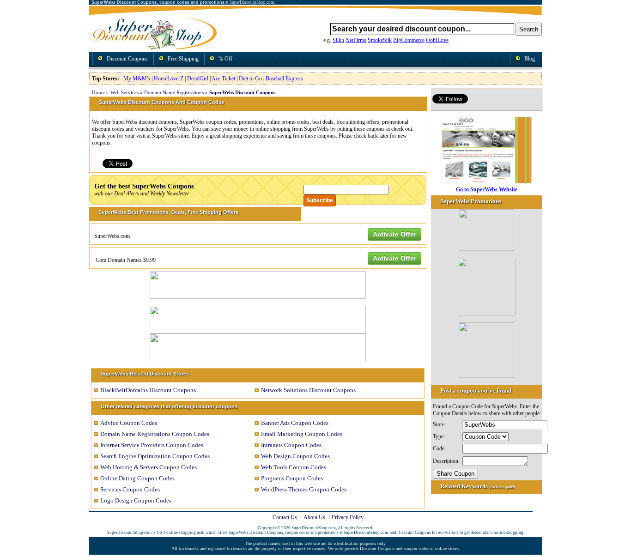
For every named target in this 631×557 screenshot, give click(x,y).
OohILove (437, 40)
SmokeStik (380, 40)
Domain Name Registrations (174, 92)
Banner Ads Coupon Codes (294, 422)
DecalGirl (197, 78)
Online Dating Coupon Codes (137, 478)
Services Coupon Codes (130, 489)
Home (98, 92)
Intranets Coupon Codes (291, 445)
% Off (225, 58)
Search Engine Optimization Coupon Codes (155, 456)
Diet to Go (250, 78)
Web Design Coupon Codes (295, 456)
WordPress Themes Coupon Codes (303, 489)
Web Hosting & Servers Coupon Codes (148, 467)
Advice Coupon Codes (128, 422)
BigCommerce (409, 40)
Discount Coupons (127, 58)
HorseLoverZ (168, 78)
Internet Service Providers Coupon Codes (151, 445)
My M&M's (136, 78)
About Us (314, 517)
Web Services (124, 92)
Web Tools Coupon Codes (293, 467)
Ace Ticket (223, 78)
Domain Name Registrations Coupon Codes (154, 433)
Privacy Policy (348, 517)
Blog (529, 58)
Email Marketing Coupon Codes (301, 433)
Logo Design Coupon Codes (135, 500)
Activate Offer (394, 234)
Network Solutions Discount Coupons (308, 390)
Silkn (338, 40)
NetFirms (356, 40)
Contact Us (285, 517)
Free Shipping (183, 58)
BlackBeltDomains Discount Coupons (148, 390)
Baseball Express (284, 78)
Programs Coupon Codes (292, 478)
